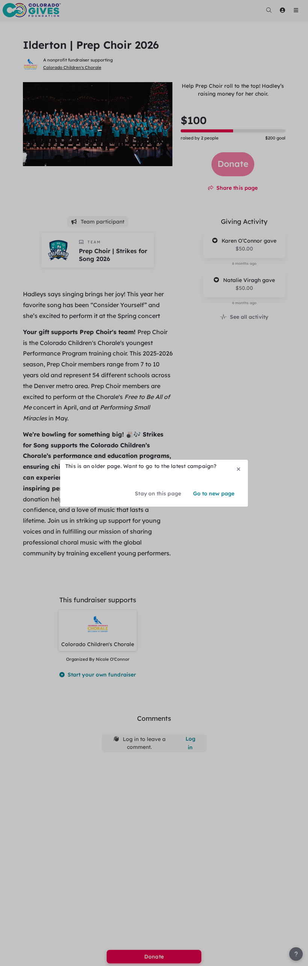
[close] (238, 469)
